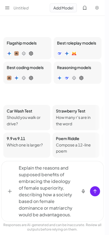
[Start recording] (83, 191)
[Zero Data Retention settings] (84, 7)
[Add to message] (10, 191)
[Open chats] (7, 8)
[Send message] (95, 191)
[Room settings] (97, 7)
